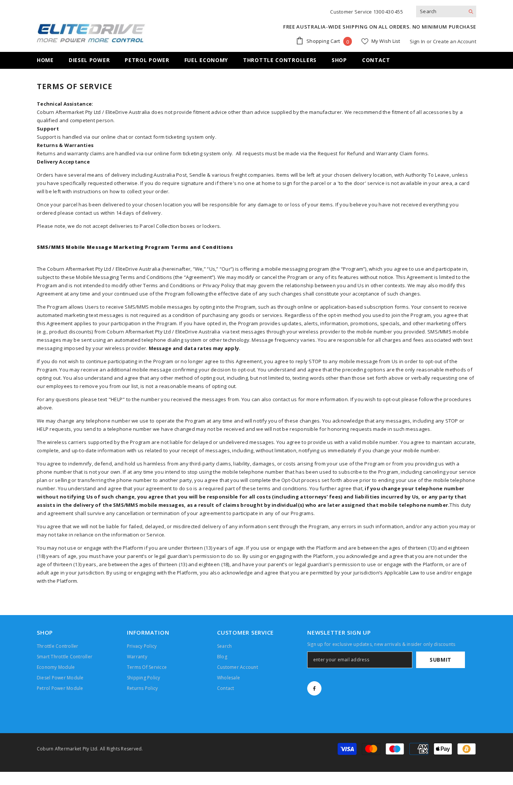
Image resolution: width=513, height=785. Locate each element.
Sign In (417, 41)
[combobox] (440, 11)
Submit (440, 659)
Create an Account (454, 41)
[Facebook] (314, 688)
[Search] (446, 11)
